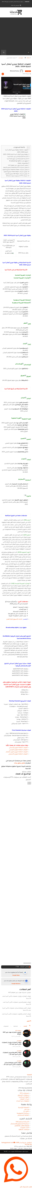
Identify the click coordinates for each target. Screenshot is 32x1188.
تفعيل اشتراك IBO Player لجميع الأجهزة (16, 174)
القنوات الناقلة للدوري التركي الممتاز (17, 752)
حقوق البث (20, 58)
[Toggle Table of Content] (27, 147)
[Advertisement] (16, 33)
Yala (29, 1075)
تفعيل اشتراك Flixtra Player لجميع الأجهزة (15, 171)
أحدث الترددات (24, 1127)
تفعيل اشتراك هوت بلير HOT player (18, 165)
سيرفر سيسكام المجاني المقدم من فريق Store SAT (12, 1)
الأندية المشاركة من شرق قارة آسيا (17, 159)
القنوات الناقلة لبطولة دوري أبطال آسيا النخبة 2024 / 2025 (16, 151)
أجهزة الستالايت (24, 1097)
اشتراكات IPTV (24, 1093)
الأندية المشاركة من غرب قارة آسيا (17, 156)
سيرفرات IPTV (18, 1030)
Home (28, 58)
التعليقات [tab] (5, 1026)
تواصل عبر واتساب (25, 1143)
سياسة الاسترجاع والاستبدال (19, 1124)
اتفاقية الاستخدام (23, 1115)
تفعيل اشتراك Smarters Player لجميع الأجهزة (15, 169)
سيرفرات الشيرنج (23, 1095)
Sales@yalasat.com (10, 1143)
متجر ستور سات (19, 763)
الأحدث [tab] (25, 1026)
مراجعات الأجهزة (24, 1129)
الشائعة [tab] (16, 1026)
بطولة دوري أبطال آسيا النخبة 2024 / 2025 (15, 154)
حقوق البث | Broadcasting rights (18, 161)
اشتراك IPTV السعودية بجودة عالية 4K (16, 176)
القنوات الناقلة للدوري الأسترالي (18, 754)
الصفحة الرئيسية (23, 1107)
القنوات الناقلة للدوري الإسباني (18, 747)
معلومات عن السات (22, 1101)
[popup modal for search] (3, 52)
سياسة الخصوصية (23, 1113)
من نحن (26, 1109)
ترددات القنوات (24, 1099)
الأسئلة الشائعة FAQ (22, 1122)
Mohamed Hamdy (14, 71)
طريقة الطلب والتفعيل (22, 1126)
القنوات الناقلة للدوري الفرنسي (18, 750)
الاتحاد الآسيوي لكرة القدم (14, 619)
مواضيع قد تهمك (22, 163)
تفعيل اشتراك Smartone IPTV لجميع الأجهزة (15, 167)
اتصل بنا (26, 1111)
